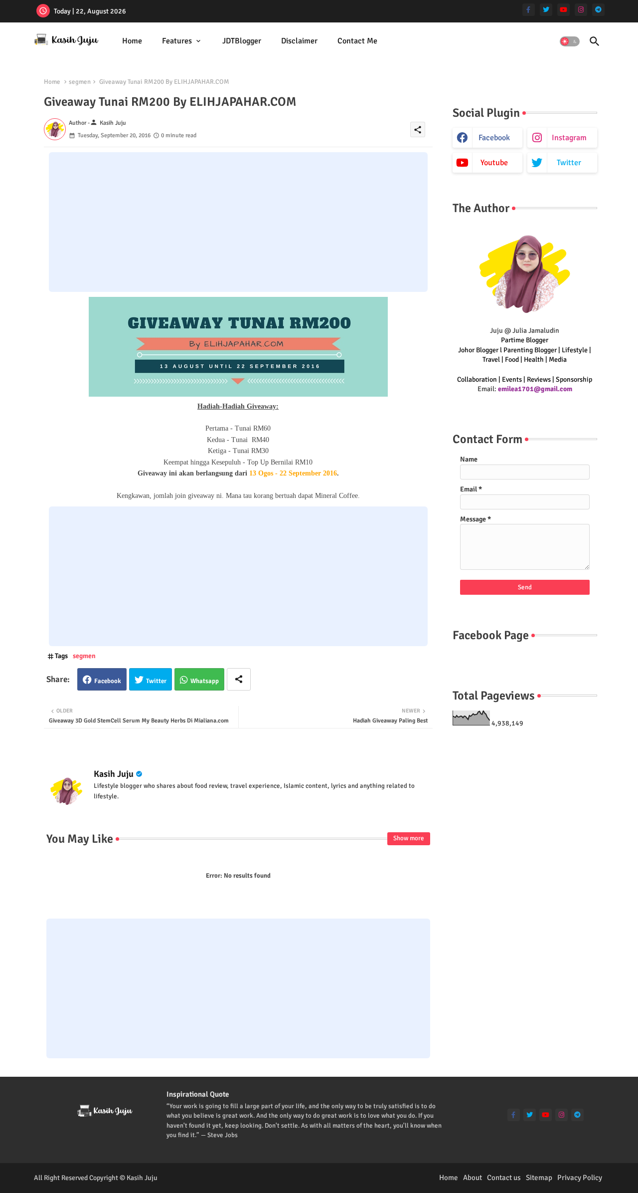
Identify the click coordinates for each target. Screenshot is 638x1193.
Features (177, 41)
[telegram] (598, 9)
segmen (80, 82)
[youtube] (563, 9)
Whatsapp (204, 681)
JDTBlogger (241, 41)
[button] (570, 41)
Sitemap (539, 1177)
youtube (494, 163)
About (472, 1177)
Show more (408, 838)
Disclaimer (299, 41)
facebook (494, 138)
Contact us (504, 1177)
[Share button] (239, 679)
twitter (569, 163)
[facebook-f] (528, 9)
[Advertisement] (238, 222)
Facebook (107, 681)
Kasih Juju (114, 773)
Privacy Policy (579, 1177)
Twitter (156, 681)
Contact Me (357, 41)
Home (132, 41)
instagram (569, 138)
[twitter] (546, 9)
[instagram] (581, 9)
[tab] (132, 41)
